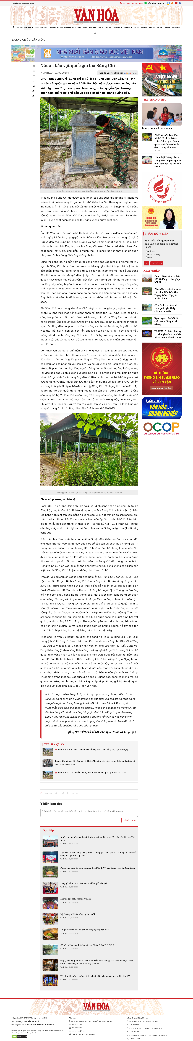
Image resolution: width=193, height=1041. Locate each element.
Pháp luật (135, 27)
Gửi (146, 263)
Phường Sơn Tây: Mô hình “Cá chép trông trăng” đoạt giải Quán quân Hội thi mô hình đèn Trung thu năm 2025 (166, 142)
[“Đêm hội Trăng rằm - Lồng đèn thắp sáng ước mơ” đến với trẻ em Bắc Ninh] (147, 160)
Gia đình (67, 27)
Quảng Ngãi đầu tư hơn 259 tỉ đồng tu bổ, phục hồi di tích (167, 279)
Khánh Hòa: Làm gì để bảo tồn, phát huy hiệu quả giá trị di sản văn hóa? (91, 772)
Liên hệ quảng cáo (155, 3)
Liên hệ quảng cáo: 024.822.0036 (83, 1034)
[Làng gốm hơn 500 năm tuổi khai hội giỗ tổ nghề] (50, 888)
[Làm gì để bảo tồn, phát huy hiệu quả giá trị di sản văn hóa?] (48, 775)
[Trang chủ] (13, 27)
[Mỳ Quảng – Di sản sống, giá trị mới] (50, 919)
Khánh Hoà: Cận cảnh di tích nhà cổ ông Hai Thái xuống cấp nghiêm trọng (93, 749)
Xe (161, 27)
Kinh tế (100, 27)
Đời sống (92, 27)
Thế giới (167, 27)
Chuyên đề (125, 27)
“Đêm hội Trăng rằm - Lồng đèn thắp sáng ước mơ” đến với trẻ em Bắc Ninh (167, 162)
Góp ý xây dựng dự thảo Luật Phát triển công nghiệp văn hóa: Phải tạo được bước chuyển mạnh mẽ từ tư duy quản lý (96, 962)
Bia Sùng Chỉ (51, 793)
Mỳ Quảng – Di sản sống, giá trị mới (77, 914)
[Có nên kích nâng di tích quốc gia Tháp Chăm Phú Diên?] (50, 949)
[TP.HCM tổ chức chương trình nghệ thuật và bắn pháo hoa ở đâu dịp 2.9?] (50, 980)
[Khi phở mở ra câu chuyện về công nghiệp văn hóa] (50, 934)
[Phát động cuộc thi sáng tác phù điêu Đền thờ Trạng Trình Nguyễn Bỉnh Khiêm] (50, 872)
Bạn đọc (144, 27)
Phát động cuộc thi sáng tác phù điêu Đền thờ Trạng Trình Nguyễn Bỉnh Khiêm (97, 868)
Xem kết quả (157, 263)
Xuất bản (43, 27)
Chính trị (19, 27)
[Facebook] (34, 65)
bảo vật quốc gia (70, 793)
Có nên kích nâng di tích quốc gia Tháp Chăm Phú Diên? (87, 945)
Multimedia (175, 27)
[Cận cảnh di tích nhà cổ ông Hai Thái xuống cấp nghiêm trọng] (48, 752)
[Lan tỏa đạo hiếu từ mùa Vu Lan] (50, 903)
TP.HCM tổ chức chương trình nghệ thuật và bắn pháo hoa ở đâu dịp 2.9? (95, 976)
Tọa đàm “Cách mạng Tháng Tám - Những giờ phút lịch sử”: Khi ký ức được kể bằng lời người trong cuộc (97, 854)
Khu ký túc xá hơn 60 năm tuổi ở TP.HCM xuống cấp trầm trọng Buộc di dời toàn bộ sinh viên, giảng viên (95, 762)
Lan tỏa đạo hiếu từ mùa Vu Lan (75, 898)
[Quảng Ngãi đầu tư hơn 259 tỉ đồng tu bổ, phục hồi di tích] (147, 278)
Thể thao (52, 27)
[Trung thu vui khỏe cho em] (162, 114)
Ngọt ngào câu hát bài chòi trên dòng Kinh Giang (166, 321)
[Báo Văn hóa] (96, 15)
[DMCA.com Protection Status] (19, 1036)
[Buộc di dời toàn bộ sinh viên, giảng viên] (48, 763)
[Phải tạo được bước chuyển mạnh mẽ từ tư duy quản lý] (50, 965)
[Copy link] (34, 80)
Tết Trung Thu (154, 99)
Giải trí (85, 27)
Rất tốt (151, 251)
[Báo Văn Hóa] (96, 1005)
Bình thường (154, 254)
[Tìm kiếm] (95, 33)
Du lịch (60, 27)
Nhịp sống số (153, 27)
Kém (150, 257)
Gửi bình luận (130, 820)
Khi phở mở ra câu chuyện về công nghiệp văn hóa (84, 929)
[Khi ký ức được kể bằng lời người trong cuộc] (50, 857)
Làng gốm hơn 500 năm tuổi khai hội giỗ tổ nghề (83, 883)
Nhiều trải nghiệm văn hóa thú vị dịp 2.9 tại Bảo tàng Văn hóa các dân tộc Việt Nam (97, 838)
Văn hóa (27, 27)
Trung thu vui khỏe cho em (157, 128)
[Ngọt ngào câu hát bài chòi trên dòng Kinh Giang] (147, 320)
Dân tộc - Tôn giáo (112, 27)
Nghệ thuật (76, 27)
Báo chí (35, 27)
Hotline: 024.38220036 (133, 3)
